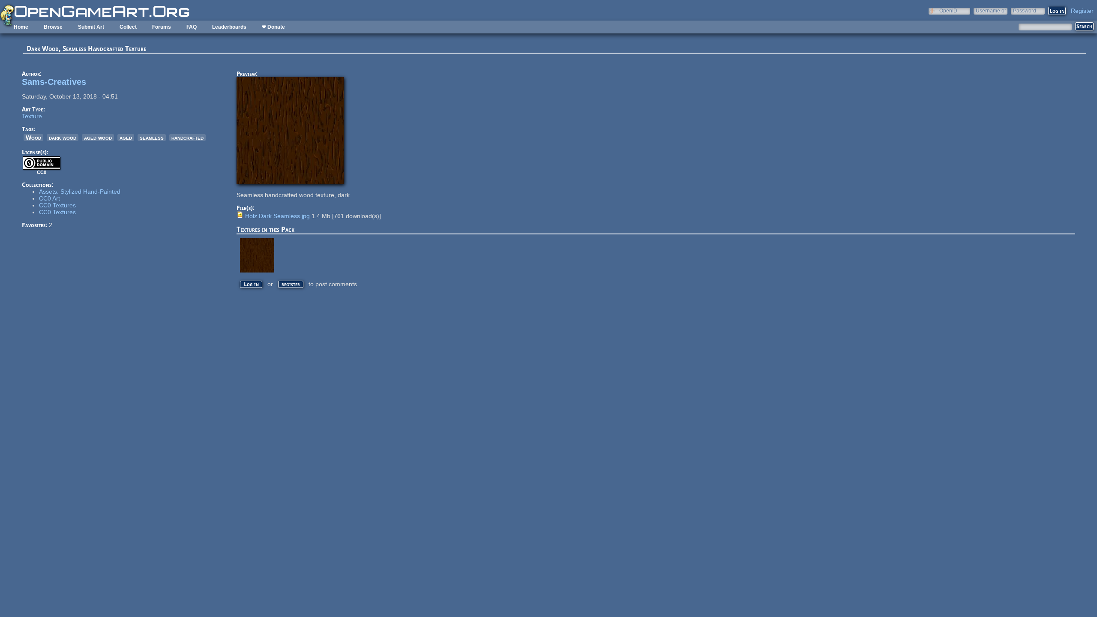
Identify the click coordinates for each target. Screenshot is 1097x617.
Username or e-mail (991, 10)
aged (126, 137)
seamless (152, 137)
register (291, 284)
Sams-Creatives (54, 82)
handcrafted (187, 137)
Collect (128, 27)
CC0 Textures (57, 205)
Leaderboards (229, 27)
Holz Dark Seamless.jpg (277, 216)
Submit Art (91, 27)
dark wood (62, 137)
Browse (53, 27)
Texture (32, 116)
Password (1024, 10)
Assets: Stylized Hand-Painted (79, 191)
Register (1082, 10)
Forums (161, 27)
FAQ (191, 27)
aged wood (98, 137)
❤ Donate (273, 27)
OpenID (948, 10)
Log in (251, 284)
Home (21, 27)
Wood (33, 137)
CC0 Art (49, 198)
